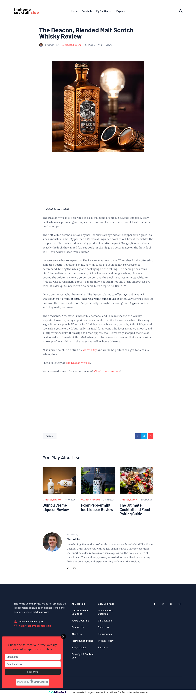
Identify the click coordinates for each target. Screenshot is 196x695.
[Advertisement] (98, 184)
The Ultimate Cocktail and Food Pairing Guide (135, 509)
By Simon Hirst (52, 45)
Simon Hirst (74, 539)
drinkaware (42, 611)
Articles (68, 45)
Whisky (49, 436)
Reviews (77, 45)
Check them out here (107, 371)
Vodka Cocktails (80, 620)
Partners (103, 647)
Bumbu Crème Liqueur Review (56, 507)
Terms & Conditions (82, 640)
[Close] (63, 636)
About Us (77, 633)
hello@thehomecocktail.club (35, 625)
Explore (134, 499)
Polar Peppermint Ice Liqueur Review (97, 507)
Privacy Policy (105, 640)
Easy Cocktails (106, 603)
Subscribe (103, 627)
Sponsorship (105, 633)
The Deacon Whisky (78, 362)
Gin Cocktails (105, 620)
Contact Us (78, 627)
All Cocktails (78, 603)
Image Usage (79, 647)
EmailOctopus (41, 682)
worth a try (90, 350)
